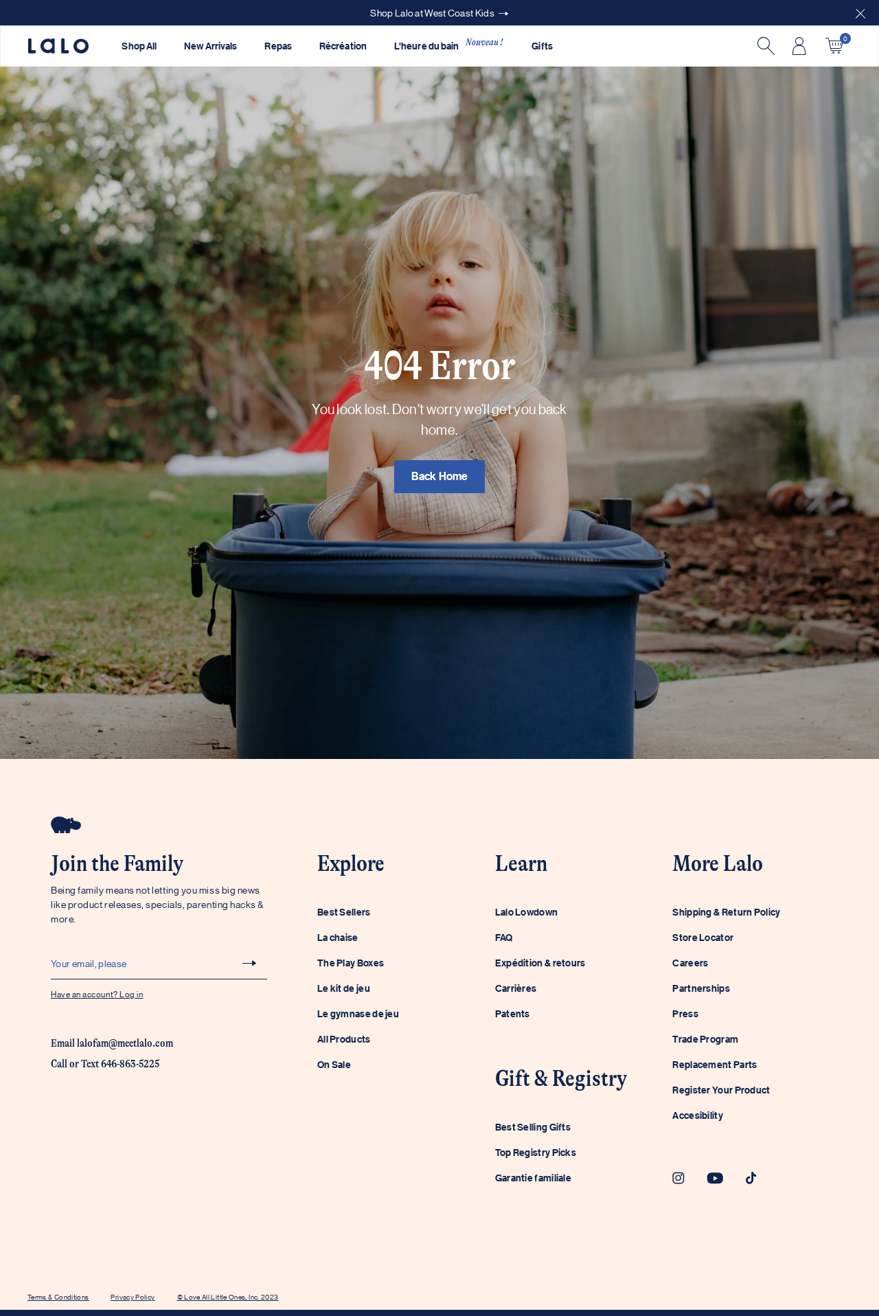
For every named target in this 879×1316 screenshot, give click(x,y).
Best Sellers (344, 911)
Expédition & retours (540, 962)
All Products (344, 1038)
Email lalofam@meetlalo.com (112, 1043)
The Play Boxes (350, 962)
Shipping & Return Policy (726, 911)
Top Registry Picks (535, 1152)
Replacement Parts (714, 1064)
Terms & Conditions (58, 1296)
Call (59, 1064)
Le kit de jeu (343, 988)
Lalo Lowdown (526, 911)
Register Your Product (721, 1089)
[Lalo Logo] (58, 46)
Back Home (439, 476)
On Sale (334, 1064)
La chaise (337, 937)
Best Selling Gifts (533, 1126)
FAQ (504, 937)
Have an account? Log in (97, 993)
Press (685, 1013)
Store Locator (702, 937)
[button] (860, 12)
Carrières (516, 988)
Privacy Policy (133, 1296)
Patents (512, 1013)
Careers (690, 962)
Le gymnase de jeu (358, 1013)
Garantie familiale (533, 1177)
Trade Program (705, 1038)
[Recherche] (764, 46)
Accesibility (697, 1115)
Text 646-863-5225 (120, 1064)
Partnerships (701, 988)
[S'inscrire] (249, 963)
